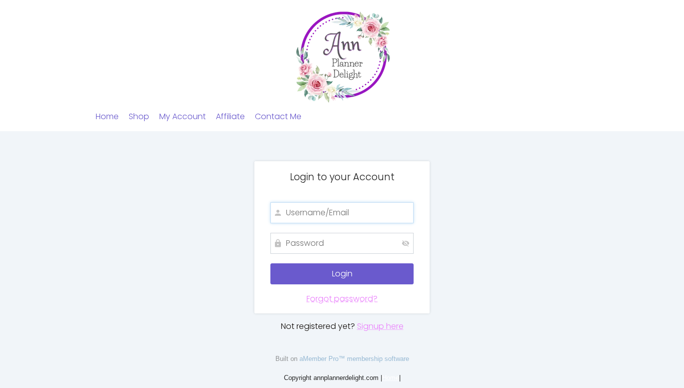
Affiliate (230, 116)
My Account (182, 116)
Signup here (380, 326)
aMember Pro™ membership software (354, 358)
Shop (139, 116)
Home (107, 116)
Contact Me (278, 116)
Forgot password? (342, 298)
